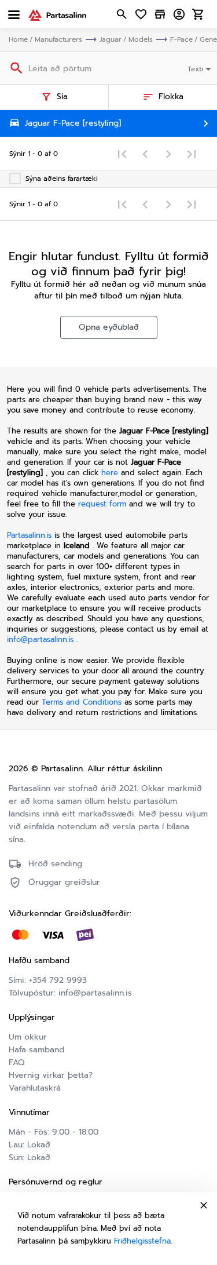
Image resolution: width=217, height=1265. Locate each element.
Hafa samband (36, 1050)
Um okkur (28, 1037)
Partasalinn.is (29, 535)
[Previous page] (145, 153)
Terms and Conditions (83, 702)
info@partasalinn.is (40, 639)
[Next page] (168, 153)
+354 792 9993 (58, 980)
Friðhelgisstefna (142, 1240)
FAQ (16, 1062)
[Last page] (191, 153)
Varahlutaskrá (35, 1088)
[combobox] (200, 68)
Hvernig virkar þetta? (51, 1075)
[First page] (122, 153)
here (109, 472)
